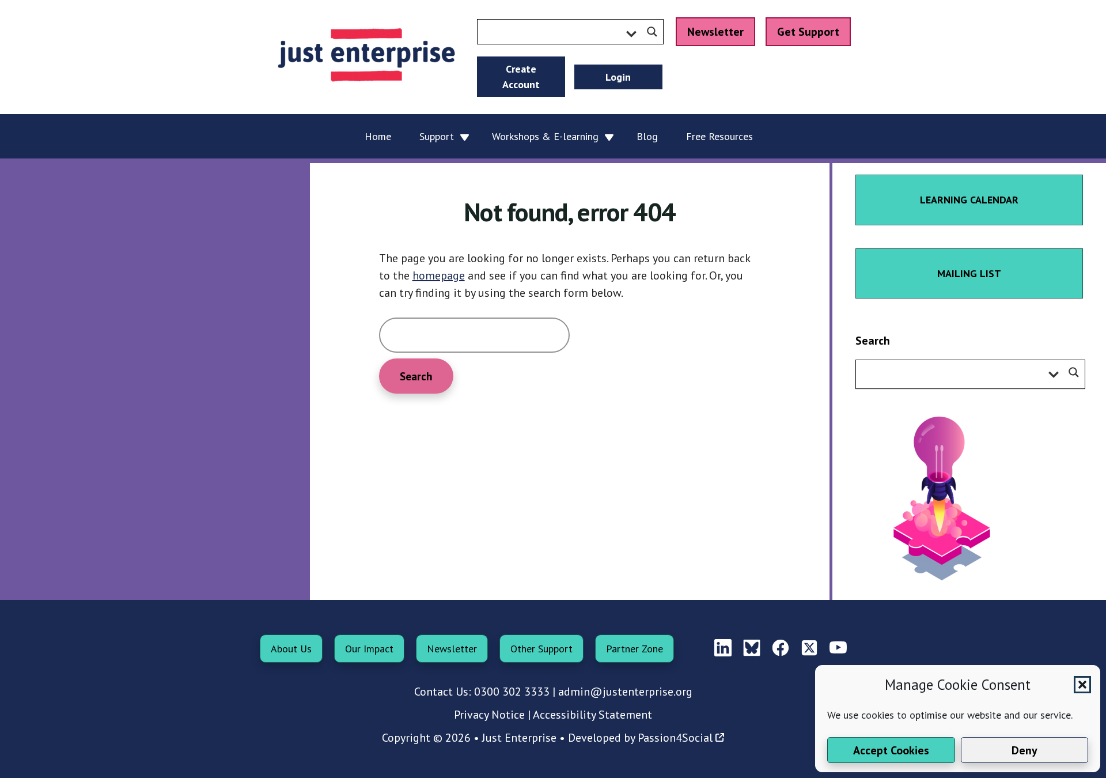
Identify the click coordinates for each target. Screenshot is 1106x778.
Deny (1024, 750)
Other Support (541, 648)
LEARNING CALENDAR (969, 199)
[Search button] (1073, 372)
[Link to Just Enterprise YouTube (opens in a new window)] (838, 648)
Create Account (521, 76)
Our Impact (369, 648)
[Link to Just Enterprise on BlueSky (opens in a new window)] (751, 648)
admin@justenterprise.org (625, 691)
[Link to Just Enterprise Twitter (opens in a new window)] (809, 648)
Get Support (808, 31)
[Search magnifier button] (652, 32)
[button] (1082, 684)
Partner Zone (634, 648)
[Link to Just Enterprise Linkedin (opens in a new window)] (723, 648)
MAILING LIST (969, 273)
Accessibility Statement (592, 714)
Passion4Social (675, 737)
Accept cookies (891, 750)
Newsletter (715, 31)
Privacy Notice (489, 714)
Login (618, 77)
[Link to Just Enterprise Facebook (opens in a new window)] (780, 648)
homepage (438, 275)
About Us (291, 648)
